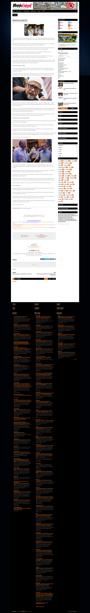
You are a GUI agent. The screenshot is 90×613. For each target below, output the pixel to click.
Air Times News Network (40, 356)
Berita (59, 160)
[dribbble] (73, 1)
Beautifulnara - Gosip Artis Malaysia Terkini (44, 373)
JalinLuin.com (38, 382)
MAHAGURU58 (16, 490)
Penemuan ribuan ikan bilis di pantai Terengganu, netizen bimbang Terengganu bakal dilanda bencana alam (22, 349)
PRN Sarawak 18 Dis (39, 576)
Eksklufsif (60, 149)
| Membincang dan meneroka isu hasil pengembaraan (21, 482)
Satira (60, 155)
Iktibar (70, 199)
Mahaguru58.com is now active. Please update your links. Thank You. (22, 492)
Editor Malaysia (39, 470)
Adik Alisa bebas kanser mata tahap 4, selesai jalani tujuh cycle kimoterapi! (44, 341)
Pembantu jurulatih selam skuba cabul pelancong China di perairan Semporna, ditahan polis (45, 524)
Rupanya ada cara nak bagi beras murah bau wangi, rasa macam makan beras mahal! (22, 335)
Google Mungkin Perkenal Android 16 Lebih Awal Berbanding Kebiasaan (44, 428)
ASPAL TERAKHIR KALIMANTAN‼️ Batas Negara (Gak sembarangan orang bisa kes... (22, 418)
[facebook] (70, 1)
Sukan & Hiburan (61, 182)
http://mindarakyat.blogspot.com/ (34, 246)
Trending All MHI (39, 558)
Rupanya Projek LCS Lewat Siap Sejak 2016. (22, 452)
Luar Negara (67, 169)
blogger (46, 278)
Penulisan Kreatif (68, 195)
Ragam (71, 184)
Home (13, 0)
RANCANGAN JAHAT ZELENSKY (19, 432)
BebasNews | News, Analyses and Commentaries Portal (42, 603)
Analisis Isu (65, 165)
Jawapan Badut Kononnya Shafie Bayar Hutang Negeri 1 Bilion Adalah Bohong (44, 384)
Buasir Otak (38, 419)
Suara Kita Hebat (17, 458)
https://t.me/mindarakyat (39, 216)
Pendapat (28, 22)
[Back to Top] (77, 611)
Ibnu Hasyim (60, 343)
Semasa (73, 160)
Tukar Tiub (16, 431)
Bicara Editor (61, 145)
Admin (43, 11)
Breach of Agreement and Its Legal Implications (44, 506)
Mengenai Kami (26, 11)
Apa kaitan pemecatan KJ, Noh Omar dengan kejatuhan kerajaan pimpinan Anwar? (21, 423)
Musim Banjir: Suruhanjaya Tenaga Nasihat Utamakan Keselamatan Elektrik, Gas (43, 317)
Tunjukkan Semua (75, 359)
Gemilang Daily (38, 363)
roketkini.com (16, 438)
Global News (38, 549)
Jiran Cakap (38, 592)
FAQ (65, 199)
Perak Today (16, 446)
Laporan (60, 177)
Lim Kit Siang (16, 382)
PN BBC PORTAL (39, 575)
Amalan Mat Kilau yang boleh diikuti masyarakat (44, 533)
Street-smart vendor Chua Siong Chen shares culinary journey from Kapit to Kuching (22, 325)
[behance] (77, 1)
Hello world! (16, 447)
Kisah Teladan (61, 195)
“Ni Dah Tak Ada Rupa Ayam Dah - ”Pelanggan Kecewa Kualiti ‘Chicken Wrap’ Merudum (44, 374)
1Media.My (60, 351)
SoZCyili (37, 567)
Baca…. (59, 315)
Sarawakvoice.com (39, 505)
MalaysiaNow (38, 392)
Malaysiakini (38, 325)
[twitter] (72, 1)
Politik (59, 165)
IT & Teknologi (61, 186)
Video (70, 167)
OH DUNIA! (38, 452)
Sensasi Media (16, 408)
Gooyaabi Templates (28, 611)
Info (64, 190)
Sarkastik (60, 153)
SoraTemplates (18, 611)
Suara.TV (37, 479)
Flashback (68, 188)
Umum (66, 175)
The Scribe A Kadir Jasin (18, 394)
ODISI (37, 513)
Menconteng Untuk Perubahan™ (20, 422)
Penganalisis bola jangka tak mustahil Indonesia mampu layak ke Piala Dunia (44, 446)
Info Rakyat (16, 346)
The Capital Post (39, 540)
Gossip (60, 151)
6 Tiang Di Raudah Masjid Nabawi (69, 83)
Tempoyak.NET (38, 444)
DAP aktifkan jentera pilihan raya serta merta (22, 439)
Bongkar (60, 147)
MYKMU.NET (60, 333)
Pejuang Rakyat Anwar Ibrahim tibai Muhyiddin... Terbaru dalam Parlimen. (22, 509)
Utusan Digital (38, 348)
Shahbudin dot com (17, 356)
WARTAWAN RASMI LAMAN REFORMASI (21, 341)
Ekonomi (60, 171)
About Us (16, 0)
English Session (61, 188)
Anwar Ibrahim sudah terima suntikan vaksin (22, 500)
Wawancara (70, 190)
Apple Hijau (38, 582)
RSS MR (39, 11)
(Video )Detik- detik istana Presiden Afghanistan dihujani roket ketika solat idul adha (45, 584)
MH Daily (15, 373)
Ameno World (16, 451)
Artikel (59, 163)
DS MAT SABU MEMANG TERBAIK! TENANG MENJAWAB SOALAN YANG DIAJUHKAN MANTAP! (22, 343)
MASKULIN (38, 400)
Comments (72, 108)
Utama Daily (38, 532)
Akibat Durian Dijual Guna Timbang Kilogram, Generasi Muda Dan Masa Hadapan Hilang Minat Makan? (44, 455)
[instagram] (75, 1)
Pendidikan (72, 177)
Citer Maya (16, 399)
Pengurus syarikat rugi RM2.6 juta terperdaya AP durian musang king (66, 335)
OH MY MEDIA (38, 339)
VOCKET (37, 436)
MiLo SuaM (16, 499)
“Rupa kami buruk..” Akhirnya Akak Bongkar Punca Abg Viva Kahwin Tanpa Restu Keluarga (44, 551)
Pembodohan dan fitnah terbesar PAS (20, 365)
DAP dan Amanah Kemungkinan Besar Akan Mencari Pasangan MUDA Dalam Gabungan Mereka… (21, 460)
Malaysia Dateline (17, 333)
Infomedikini (38, 463)
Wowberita (38, 487)
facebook (53, 278)
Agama (60, 180)
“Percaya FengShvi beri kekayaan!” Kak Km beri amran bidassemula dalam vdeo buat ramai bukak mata (22, 401)
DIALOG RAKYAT (16, 468)
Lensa (67, 192)
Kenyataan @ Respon (62, 167)
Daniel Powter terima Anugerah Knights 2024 (44, 332)
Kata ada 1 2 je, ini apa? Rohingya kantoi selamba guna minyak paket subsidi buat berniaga (45, 365)
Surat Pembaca (66, 163)
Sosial (65, 180)
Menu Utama (18, 11)
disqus (50, 278)
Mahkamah (67, 173)
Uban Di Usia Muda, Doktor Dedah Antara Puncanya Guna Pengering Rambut (43, 402)
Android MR (33, 11)
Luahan (60, 184)
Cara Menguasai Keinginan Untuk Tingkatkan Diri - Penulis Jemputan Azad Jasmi (44, 411)
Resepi (60, 201)
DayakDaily (16, 324)
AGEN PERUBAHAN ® (18, 507)
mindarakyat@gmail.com (34, 247)
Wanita (60, 190)
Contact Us (19, 0)
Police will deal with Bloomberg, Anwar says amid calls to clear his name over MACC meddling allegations (44, 394)
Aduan (59, 197)
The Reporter (38, 523)
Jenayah (66, 171)
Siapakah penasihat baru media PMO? (43, 326)
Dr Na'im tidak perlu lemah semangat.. (21, 316)
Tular (65, 177)
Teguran (67, 186)
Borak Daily (38, 315)
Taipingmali (16, 417)
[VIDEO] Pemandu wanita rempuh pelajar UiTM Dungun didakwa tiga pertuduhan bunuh (66, 317)
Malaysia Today (61, 325)
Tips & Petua (60, 192)
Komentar (66, 160)
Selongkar (63, 108)
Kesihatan (60, 175)
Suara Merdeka (39, 331)
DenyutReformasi (17, 364)
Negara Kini (16, 476)
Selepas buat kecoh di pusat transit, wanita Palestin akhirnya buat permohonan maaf (22, 375)
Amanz (37, 426)
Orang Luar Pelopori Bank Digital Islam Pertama (22, 395)
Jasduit (37, 409)
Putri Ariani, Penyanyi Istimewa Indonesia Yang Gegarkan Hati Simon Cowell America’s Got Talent (44, 515)
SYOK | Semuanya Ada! (40, 606)
